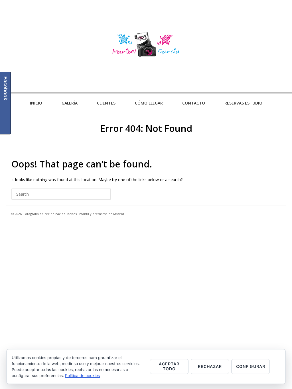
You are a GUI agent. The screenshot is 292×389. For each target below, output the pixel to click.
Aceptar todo (169, 366)
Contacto (193, 103)
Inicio (36, 103)
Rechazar (210, 366)
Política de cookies (82, 375)
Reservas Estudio (243, 103)
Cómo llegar (149, 103)
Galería (70, 103)
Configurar (250, 366)
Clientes (106, 103)
